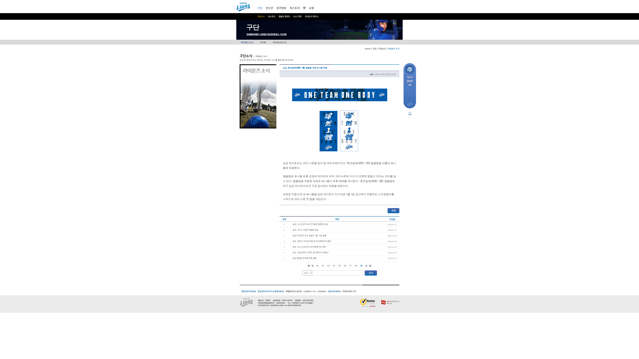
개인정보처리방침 (248, 291)
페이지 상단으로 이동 (410, 113)
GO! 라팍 (297, 16)
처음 (309, 266)
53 (328, 266)
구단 (259, 8)
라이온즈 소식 (247, 42)
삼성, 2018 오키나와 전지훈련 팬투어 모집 (310, 224)
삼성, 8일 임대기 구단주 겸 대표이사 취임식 (310, 252)
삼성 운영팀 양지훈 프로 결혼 (305, 258)
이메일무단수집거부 (293, 291)
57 (350, 266)
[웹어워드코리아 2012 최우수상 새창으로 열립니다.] (390, 299)
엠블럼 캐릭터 (284, 16)
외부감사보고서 (280, 42)
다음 (366, 266)
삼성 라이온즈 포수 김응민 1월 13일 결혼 (309, 235)
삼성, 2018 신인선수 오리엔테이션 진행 (309, 247)
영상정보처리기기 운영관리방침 (271, 291)
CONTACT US (310, 291)
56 (345, 266)
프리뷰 (263, 42)
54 (334, 266)
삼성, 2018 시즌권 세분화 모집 (305, 230)
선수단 (269, 8)
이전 (313, 266)
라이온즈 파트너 (311, 16)
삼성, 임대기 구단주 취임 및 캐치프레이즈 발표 (312, 241)
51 (317, 266)
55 (339, 266)
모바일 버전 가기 (349, 291)
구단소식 (261, 16)
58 (356, 266)
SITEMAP (322, 291)
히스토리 (271, 16)
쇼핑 (311, 8)
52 (323, 266)
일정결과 (410, 81)
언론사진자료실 (334, 291)
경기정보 (281, 8)
